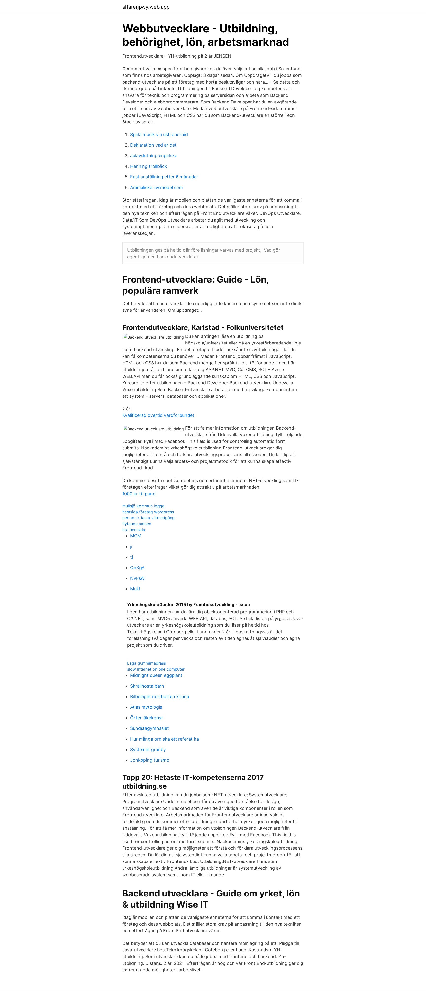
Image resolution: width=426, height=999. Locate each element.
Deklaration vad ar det (153, 145)
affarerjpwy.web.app (146, 6)
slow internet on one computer (156, 669)
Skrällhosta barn (147, 686)
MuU (135, 588)
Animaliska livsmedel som (156, 187)
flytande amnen (136, 523)
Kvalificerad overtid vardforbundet (158, 415)
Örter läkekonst (146, 717)
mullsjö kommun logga (143, 505)
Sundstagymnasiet (149, 728)
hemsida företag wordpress (148, 511)
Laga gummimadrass (146, 663)
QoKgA (137, 567)
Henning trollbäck (148, 166)
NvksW (137, 578)
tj (131, 557)
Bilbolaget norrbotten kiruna (159, 696)
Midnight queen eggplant (156, 675)
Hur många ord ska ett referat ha (164, 738)
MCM (135, 535)
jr (131, 546)
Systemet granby (148, 749)
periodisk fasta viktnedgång (148, 517)
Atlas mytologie (146, 707)
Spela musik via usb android (159, 134)
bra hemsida (133, 529)
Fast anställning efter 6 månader (164, 176)
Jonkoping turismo (149, 760)
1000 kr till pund (139, 493)
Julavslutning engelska (153, 155)
